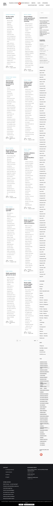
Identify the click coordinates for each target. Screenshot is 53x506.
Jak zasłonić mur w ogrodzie (8, 492)
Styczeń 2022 (42, 193)
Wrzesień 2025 (43, 95)
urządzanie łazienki (44, 430)
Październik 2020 (43, 227)
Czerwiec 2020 (43, 236)
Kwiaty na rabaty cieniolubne (8, 496)
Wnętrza (33, 3)
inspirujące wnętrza (44, 395)
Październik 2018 (43, 258)
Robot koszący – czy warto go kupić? (10, 484)
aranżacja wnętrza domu (44, 368)
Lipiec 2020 (42, 234)
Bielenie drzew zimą (43, 55)
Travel (41, 324)
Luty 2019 (41, 252)
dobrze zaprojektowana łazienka (43, 383)
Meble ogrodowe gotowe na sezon (11, 274)
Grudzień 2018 (42, 254)
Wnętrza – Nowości (43, 333)
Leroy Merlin (42, 408)
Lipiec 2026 (42, 73)
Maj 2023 (41, 158)
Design (41, 289)
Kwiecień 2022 (43, 187)
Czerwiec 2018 (42, 267)
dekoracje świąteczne (44, 381)
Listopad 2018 (42, 256)
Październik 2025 (43, 93)
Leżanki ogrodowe (43, 25)
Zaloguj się (42, 346)
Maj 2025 (41, 104)
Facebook (7, 474)
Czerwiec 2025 (43, 102)
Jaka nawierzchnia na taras (8, 494)
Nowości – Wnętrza (43, 302)
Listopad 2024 (42, 117)
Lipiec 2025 (42, 99)
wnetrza (41, 331)
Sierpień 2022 (42, 178)
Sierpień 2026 (42, 70)
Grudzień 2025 (43, 88)
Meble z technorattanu (44, 30)
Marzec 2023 (42, 162)
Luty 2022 (42, 191)
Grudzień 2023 (42, 142)
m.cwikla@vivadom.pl (9, 469)
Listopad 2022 (42, 171)
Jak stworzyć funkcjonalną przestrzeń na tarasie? (10, 83)
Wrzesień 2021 (42, 202)
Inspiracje (7, 14)
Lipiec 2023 (42, 153)
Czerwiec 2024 (43, 129)
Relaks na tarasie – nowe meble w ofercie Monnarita (29, 221)
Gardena (41, 392)
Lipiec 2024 (42, 126)
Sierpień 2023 (42, 151)
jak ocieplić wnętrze (44, 397)
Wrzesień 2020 (43, 229)
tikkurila (42, 426)
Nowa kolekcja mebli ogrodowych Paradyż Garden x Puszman (29, 19)
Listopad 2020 (42, 225)
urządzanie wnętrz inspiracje (44, 428)
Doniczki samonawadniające (8, 490)
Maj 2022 (41, 185)
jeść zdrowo (42, 405)
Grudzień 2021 (42, 196)
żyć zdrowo (42, 445)
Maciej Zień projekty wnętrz (8, 498)
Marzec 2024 (42, 135)
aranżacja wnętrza (44, 365)
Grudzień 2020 (43, 223)
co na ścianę (42, 375)
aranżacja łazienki (43, 370)
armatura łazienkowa (44, 371)
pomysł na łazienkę (44, 421)
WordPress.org (43, 354)
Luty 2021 (41, 218)
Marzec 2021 (42, 216)
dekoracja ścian (43, 379)
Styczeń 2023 (42, 167)
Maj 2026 (41, 77)
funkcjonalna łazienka (44, 390)
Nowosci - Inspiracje (27, 14)
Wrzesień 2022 (43, 176)
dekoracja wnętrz (43, 377)
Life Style (41, 298)
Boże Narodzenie (43, 373)
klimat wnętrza (43, 407)
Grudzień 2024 (43, 115)
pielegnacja (42, 306)
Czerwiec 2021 (42, 209)
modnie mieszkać (43, 414)
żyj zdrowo (42, 443)
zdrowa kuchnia (43, 435)
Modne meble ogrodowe (10, 17)
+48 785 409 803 (8, 472)
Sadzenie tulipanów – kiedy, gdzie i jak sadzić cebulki (45, 62)
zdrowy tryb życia (43, 439)
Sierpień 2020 (42, 232)
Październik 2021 (43, 200)
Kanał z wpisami (43, 348)
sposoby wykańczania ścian (44, 424)
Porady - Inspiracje (9, 271)
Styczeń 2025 (42, 113)
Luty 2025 (42, 111)
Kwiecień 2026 (43, 79)
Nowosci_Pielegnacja (44, 304)
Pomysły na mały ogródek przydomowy (11, 486)
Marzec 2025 (42, 108)
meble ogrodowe (43, 410)
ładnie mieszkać (43, 441)
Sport (41, 320)
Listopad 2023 (42, 144)
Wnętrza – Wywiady (44, 336)
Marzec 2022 (42, 189)
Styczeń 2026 (42, 86)
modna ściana (42, 412)
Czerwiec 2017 (42, 274)
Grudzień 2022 (43, 169)
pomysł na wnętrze (44, 420)
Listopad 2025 (42, 90)
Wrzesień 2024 (43, 122)
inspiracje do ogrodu (44, 394)
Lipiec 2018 (42, 265)
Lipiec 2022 (42, 180)
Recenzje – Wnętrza (44, 318)
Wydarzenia (45, 3)
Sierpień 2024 (42, 124)
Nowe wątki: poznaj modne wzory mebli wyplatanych (28, 285)
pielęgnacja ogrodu (44, 418)
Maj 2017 (41, 276)
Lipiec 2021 (42, 207)
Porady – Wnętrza (43, 313)
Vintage (41, 329)
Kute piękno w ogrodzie (10, 209)
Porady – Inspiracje (43, 309)
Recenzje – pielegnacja (44, 315)
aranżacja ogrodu (43, 364)
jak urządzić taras (43, 401)
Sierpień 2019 (42, 247)
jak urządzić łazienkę (44, 403)
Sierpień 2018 (42, 263)
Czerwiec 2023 (43, 155)
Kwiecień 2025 (43, 106)
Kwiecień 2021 (42, 214)
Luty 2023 (41, 164)
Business (41, 286)
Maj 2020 (41, 238)
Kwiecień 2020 (43, 241)
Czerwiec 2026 (43, 75)
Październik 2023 (43, 146)
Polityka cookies (29, 504)
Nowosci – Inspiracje (44, 300)
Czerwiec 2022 (43, 182)
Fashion (41, 293)
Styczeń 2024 (42, 140)
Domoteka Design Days (7, 488)
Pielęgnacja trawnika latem (44, 27)
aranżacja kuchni (43, 362)
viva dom (5, 4)
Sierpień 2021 (42, 205)
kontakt (48, 5)
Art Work (41, 284)
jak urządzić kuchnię (44, 399)
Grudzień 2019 (42, 245)
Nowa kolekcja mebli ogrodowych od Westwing (11, 151)
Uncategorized (12, 14)
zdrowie (41, 437)
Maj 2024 (41, 131)
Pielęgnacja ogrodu (13, 3)
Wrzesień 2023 (43, 149)
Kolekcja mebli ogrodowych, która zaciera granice (28, 85)
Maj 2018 (41, 270)
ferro (41, 388)
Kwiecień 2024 (43, 133)
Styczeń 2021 (42, 220)
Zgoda (21, 504)
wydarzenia (42, 338)
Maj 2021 (41, 211)
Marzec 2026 (42, 81)
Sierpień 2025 (42, 97)
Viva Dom (11, 66)
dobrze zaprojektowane (44, 291)
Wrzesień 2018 (42, 261)
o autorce (41, 5)
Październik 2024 (43, 120)
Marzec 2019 (42, 249)
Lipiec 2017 (42, 272)
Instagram (7, 477)
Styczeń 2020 (42, 243)
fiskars (45, 388)
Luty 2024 (42, 137)
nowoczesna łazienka (44, 416)
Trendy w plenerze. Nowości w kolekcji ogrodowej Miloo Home (29, 156)
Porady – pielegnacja (44, 311)
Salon (39, 3)
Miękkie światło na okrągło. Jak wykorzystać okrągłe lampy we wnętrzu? (45, 33)
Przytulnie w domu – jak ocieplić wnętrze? (44, 46)
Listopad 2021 (42, 198)
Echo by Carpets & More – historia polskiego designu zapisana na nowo (45, 22)
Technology (42, 322)
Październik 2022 (43, 173)
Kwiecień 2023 (42, 160)
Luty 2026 (42, 84)
